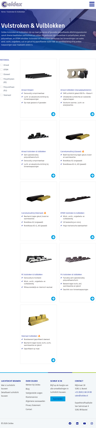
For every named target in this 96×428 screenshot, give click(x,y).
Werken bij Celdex (33, 385)
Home (3, 12)
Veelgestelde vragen (34, 393)
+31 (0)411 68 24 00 (83, 392)
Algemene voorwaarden (35, 401)
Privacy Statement (33, 405)
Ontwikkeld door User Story (40, 423)
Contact (29, 409)
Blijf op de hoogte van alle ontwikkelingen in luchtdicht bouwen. (59, 388)
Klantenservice (32, 397)
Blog (28, 389)
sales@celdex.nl (81, 395)
